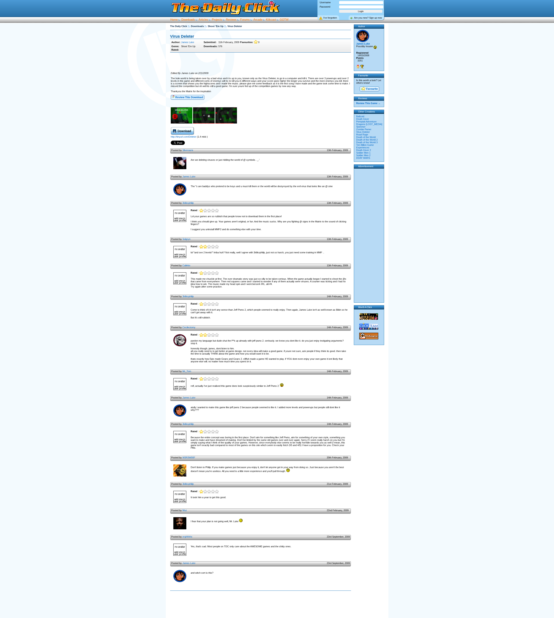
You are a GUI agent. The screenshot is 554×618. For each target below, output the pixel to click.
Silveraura (187, 150)
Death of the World (366, 137)
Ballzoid (360, 116)
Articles (203, 19)
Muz (184, 510)
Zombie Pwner (363, 129)
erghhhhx (187, 536)
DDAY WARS (363, 158)
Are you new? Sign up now (368, 17)
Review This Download (189, 97)
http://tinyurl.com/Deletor (184, 136)
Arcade (257, 19)
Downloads (188, 19)
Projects (217, 19)
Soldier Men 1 (363, 152)
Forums (245, 19)
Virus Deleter (363, 132)
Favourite (372, 88)
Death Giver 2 (363, 150)
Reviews (231, 19)
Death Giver (362, 119)
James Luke (187, 42)
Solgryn (186, 239)
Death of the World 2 (367, 139)
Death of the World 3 (367, 142)
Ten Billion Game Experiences (365, 146)
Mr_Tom (186, 371)
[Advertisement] (260, 62)
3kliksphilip (188, 203)
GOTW (284, 19)
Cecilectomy (188, 327)
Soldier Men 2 (363, 155)
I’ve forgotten (330, 17)
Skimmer (361, 126)
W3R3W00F (188, 457)
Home (174, 19)
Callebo (186, 265)
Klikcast (271, 19)
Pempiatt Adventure (366, 121)
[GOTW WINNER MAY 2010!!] (362, 66)
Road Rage (362, 134)
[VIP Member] (358, 66)
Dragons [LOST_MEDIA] (369, 124)
